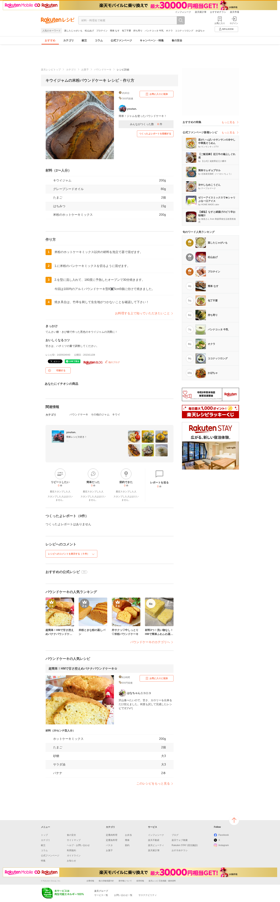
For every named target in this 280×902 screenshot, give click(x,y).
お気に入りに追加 (159, 94)
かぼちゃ (200, 30)
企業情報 (90, 881)
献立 (84, 40)
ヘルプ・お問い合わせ (78, 845)
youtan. (71, 432)
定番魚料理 (111, 840)
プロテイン (102, 30)
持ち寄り (137, 30)
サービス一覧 (101, 895)
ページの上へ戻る (234, 820)
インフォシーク (183, 12)
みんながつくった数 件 (146, 124)
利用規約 (71, 850)
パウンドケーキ (102, 69)
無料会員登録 (228, 29)
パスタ (109, 845)
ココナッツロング (184, 30)
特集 (43, 860)
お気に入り (219, 23)
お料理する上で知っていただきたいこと (142, 313)
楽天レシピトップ (51, 69)
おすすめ (50, 40)
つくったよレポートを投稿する (155, 133)
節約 (127, 845)
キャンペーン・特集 (152, 40)
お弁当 (128, 835)
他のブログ (114, 362)
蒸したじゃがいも (73, 30)
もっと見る (228, 122)
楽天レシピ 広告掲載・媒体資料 (162, 881)
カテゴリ (68, 40)
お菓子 (85, 69)
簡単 (127, 840)
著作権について (125, 881)
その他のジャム (100, 414)
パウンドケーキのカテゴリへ (150, 642)
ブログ (175, 835)
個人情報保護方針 (106, 881)
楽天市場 (234, 12)
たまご (57, 197)
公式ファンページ (121, 40)
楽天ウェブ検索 (180, 840)
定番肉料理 (111, 835)
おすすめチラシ (218, 12)
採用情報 (140, 881)
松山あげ (89, 30)
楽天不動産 (153, 840)
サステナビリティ (147, 895)
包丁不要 (126, 30)
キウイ (116, 414)
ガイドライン (74, 855)
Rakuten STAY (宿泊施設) (185, 845)
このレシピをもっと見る (153, 783)
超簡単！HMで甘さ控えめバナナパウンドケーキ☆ (83, 668)
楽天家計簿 (200, 12)
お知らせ (71, 860)
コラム (99, 40)
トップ (44, 835)
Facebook (223, 835)
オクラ (169, 30)
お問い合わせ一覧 (123, 895)
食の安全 (177, 40)
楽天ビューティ (156, 845)
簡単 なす (115, 30)
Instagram (223, 845)
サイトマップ (74, 840)
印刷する (61, 370)
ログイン (234, 23)
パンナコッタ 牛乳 (154, 30)
